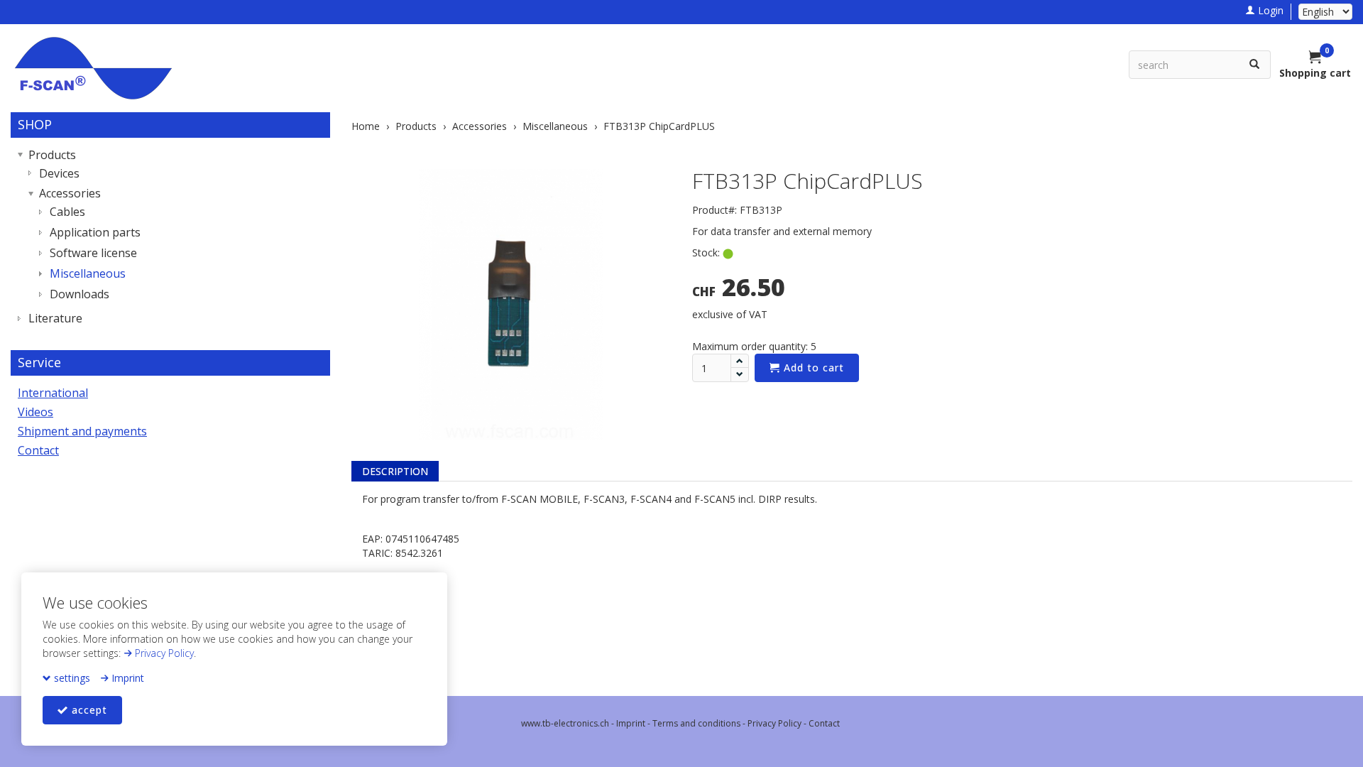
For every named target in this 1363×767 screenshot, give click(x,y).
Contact (38, 450)
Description (395, 471)
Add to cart (812, 367)
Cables (67, 211)
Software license (93, 253)
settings (70, 678)
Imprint (126, 678)
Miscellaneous (88, 273)
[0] (1315, 58)
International (53, 393)
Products (52, 155)
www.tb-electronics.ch (565, 723)
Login (1269, 10)
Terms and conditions (696, 723)
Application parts (95, 232)
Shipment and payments (82, 431)
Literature (55, 318)
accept (87, 710)
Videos (35, 412)
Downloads (79, 294)
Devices (59, 173)
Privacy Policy (163, 653)
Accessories (70, 193)
